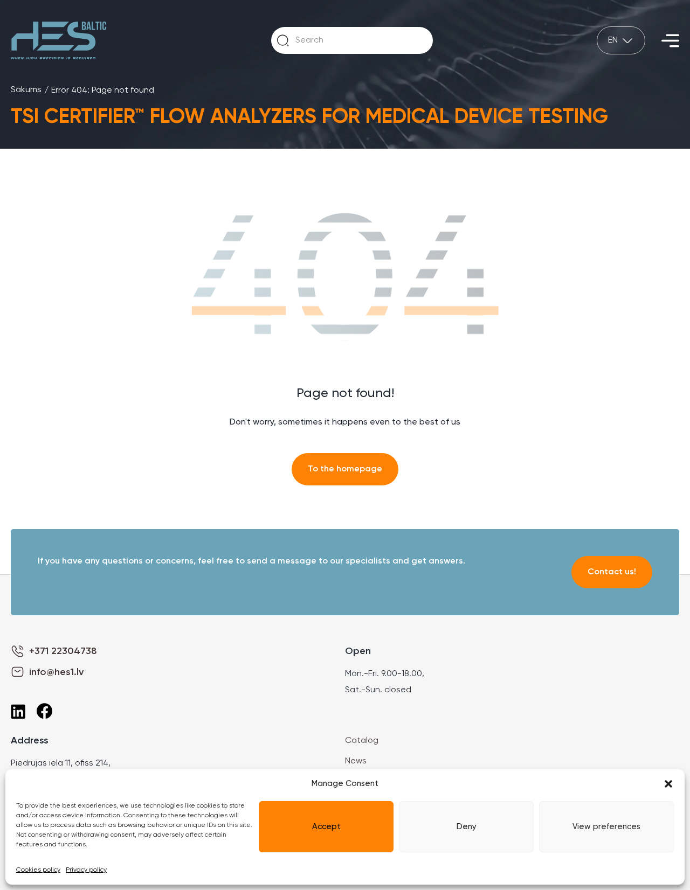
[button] (668, 783)
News (356, 761)
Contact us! (612, 572)
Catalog (361, 740)
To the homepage (345, 469)
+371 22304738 (63, 651)
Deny (467, 827)
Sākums (26, 90)
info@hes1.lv (56, 672)
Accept (326, 827)
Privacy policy (86, 870)
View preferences (606, 827)
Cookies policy (38, 870)
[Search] (283, 40)
